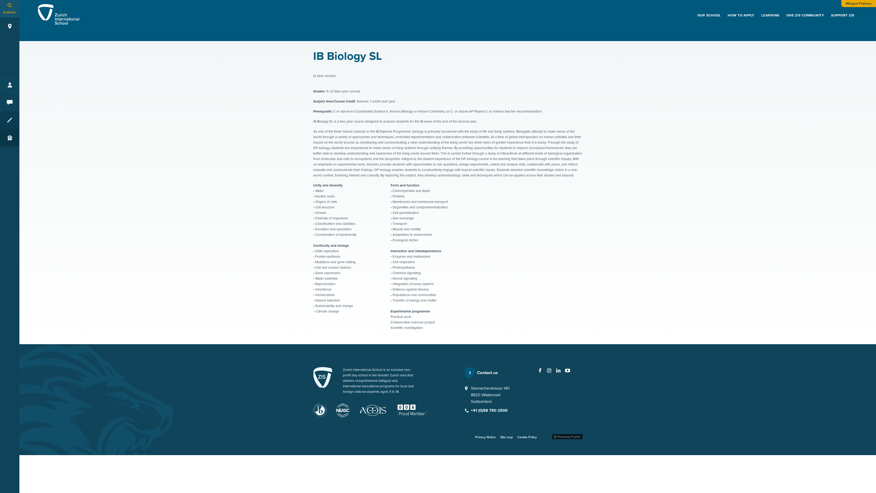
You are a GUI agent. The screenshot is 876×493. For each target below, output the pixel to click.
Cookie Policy (527, 437)
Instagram (549, 370)
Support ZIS (842, 15)
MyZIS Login (9, 85)
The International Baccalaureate (320, 410)
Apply (9, 120)
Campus (9, 26)
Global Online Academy (414, 409)
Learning (770, 15)
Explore (9, 12)
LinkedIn (558, 370)
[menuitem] (709, 15)
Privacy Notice (485, 437)
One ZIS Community (805, 15)
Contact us (487, 372)
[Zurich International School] (322, 378)
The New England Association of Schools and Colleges (343, 410)
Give (9, 138)
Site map (506, 437)
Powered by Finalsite (567, 436)
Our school (709, 15)
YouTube (567, 370)
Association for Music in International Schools (375, 410)
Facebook (540, 370)
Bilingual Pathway (858, 3)
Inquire (9, 102)
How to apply (741, 15)
